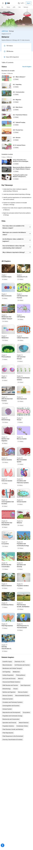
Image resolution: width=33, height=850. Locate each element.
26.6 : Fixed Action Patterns (20, 114)
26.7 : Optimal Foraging (19, 122)
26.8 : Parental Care (18, 130)
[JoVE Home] (7, 3)
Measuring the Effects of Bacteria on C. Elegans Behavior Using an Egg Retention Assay (22, 168)
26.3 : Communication (18, 92)
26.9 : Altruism (16, 137)
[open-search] (19, 3)
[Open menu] (3, 3)
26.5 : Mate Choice (17, 107)
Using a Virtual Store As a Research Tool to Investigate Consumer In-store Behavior (20, 160)
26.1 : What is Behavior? (19, 77)
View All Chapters (26, 66)
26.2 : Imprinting (17, 84)
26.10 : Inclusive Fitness (19, 145)
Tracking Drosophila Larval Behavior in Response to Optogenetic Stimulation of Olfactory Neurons (20, 175)
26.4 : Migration (17, 99)
